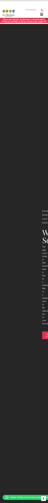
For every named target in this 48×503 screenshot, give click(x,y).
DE (32, 10)
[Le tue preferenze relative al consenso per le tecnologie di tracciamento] (43, 498)
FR (29, 10)
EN (26, 10)
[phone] (42, 10)
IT (34, 10)
